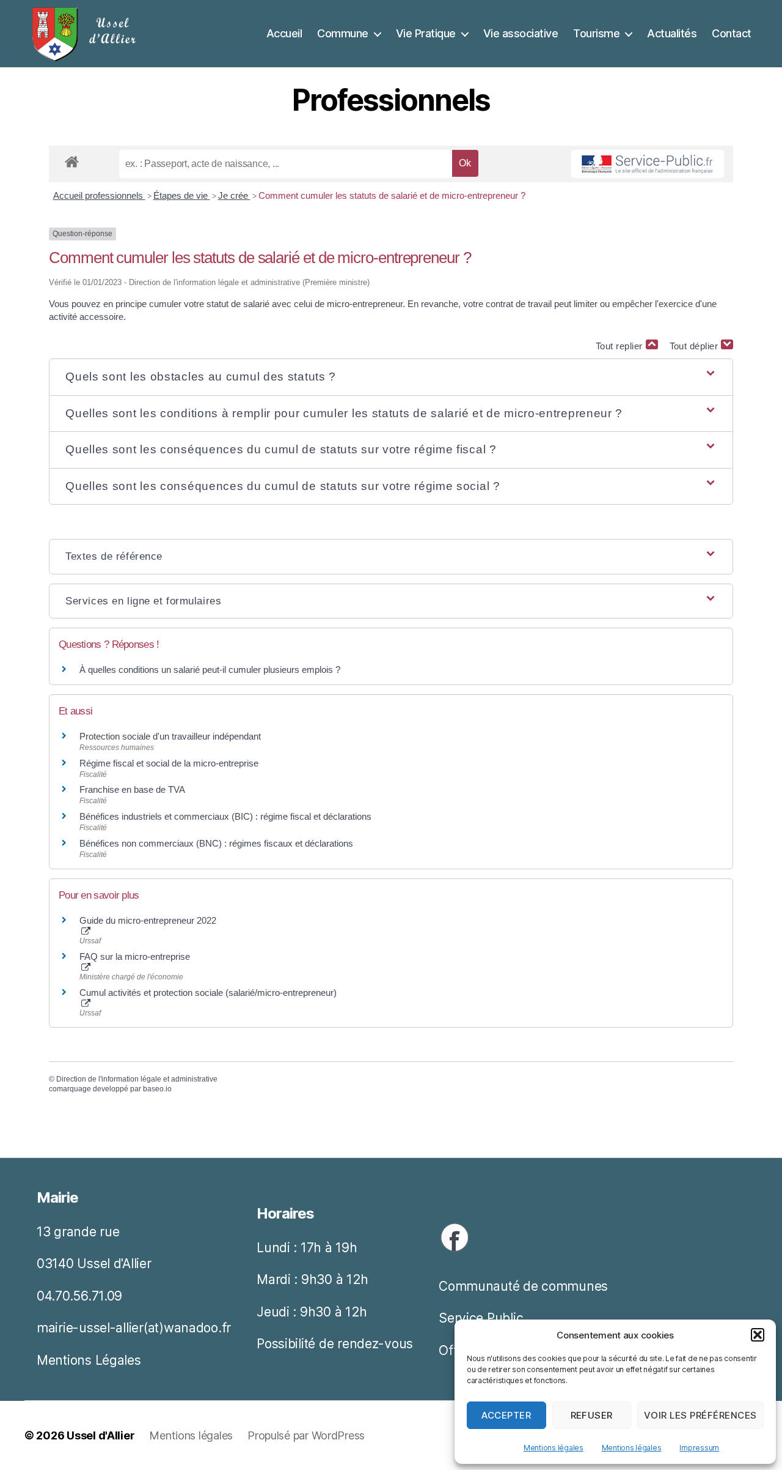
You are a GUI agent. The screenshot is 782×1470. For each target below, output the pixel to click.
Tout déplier (696, 346)
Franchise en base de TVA (132, 789)
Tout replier (621, 346)
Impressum (699, 1447)
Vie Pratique (426, 33)
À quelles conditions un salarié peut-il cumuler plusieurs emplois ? (209, 669)
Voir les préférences (700, 1415)
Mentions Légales (89, 1360)
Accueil (284, 33)
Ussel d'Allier (100, 1435)
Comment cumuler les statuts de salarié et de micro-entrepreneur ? (391, 195)
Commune (342, 33)
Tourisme (596, 33)
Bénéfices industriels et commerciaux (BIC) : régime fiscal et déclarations (225, 816)
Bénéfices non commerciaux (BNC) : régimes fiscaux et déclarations (216, 843)
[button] (757, 1335)
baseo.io (157, 1089)
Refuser (592, 1415)
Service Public (481, 1318)
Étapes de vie (181, 195)
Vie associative (520, 33)
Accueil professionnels (99, 195)
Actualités (671, 33)
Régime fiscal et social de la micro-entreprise (168, 763)
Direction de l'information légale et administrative (136, 1079)
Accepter (506, 1415)
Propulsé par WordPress (306, 1435)
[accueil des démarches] (72, 159)
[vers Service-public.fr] (647, 164)
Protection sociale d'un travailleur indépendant (170, 736)
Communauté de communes (523, 1286)
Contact (731, 33)
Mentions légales (553, 1447)
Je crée (234, 195)
